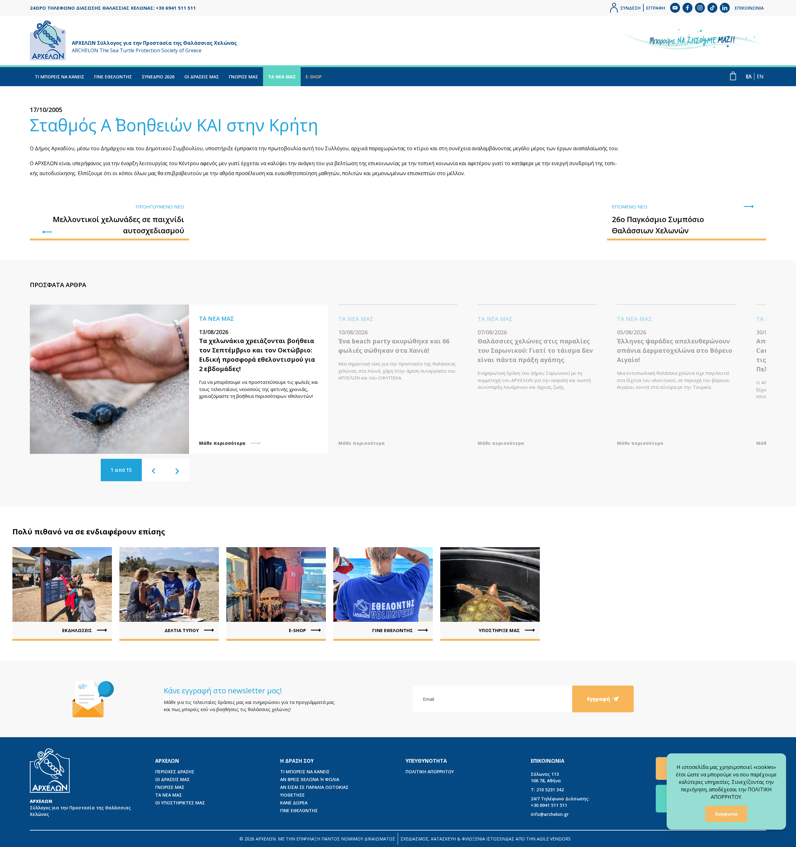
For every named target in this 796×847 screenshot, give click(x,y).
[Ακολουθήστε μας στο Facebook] (687, 8)
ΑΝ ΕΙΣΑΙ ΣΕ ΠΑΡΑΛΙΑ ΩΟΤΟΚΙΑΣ (314, 787)
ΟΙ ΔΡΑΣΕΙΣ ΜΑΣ (201, 77)
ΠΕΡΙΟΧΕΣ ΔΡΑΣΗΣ (174, 772)
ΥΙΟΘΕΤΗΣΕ (292, 795)
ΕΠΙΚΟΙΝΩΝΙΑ (749, 8)
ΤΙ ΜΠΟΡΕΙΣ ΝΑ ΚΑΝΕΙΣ (59, 77)
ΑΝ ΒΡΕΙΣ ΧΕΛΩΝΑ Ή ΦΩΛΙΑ (309, 779)
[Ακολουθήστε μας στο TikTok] (712, 8)
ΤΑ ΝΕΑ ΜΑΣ (282, 77)
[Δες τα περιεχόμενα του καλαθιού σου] (733, 76)
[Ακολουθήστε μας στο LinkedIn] (725, 8)
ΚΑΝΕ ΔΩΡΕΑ (294, 803)
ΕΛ (749, 76)
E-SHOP (314, 77)
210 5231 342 (547, 790)
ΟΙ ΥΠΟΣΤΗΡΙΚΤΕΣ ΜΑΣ (180, 803)
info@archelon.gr (550, 814)
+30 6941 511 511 (560, 802)
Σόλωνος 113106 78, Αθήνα (546, 777)
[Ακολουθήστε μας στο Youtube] (675, 8)
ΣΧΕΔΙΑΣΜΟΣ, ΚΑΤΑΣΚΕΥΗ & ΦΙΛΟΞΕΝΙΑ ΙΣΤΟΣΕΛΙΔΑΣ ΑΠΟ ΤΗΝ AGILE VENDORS (485, 839)
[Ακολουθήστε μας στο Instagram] (700, 8)
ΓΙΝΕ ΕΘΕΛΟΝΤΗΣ (113, 77)
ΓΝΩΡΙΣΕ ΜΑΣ (243, 77)
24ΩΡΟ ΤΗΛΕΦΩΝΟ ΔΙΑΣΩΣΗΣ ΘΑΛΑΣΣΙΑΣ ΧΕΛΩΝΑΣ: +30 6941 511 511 (113, 8)
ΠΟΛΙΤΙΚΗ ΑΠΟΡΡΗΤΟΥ (429, 772)
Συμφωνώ (726, 814)
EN (760, 76)
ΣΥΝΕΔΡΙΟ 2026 (158, 77)
